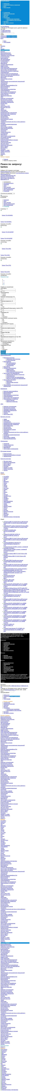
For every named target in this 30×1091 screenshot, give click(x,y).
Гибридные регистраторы (13, 359)
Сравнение (9, 37)
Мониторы (9, 381)
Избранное (9, 36)
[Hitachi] (3, 1058)
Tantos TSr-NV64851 (6, 221)
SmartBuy (6, 498)
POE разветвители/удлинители (14, 372)
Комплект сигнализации (9, 406)
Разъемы (5, 466)
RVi (4, 493)
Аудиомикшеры (10, 376)
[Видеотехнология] (6, 1084)
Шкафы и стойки (7, 467)
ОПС (4, 665)
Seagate (5, 494)
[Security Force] (5, 1069)
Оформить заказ (7, 658)
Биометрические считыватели (11, 423)
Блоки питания (7, 453)
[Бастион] (3, 1083)
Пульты (8, 383)
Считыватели (7, 421)
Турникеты (6, 431)
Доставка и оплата (8, 22)
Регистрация (6, 7)
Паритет (5, 515)
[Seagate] (3, 1067)
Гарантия (6, 15)
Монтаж (5, 16)
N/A (4, 490)
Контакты (6, 21)
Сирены (5, 413)
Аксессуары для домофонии (11, 397)
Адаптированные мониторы (11, 395)
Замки (5, 419)
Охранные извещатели (9, 409)
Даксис (5, 513)
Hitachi (5, 485)
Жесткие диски (7, 461)
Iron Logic (6, 488)
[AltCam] (3, 1052)
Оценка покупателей (9, 188)
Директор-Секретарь (12, 401)
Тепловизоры (10, 365)
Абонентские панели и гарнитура (15, 374)
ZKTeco (5, 507)
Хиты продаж (7, 187)
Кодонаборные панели (9, 429)
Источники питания (8, 669)
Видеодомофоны (8, 392)
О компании (6, 12)
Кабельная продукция (9, 462)
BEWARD (6, 481)
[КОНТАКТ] (4, 1087)
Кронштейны (6, 465)
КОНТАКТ (6, 514)
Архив (5, 509)
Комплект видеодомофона (10, 391)
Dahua (5, 483)
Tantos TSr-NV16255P (6, 238)
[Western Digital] (5, 1079)
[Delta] (3, 1057)
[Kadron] (3, 1062)
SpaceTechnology (8, 501)
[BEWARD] (4, 1054)
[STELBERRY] (5, 1075)
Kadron (5, 489)
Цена (4, 185)
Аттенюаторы (7, 446)
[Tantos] (3, 1076)
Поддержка (6, 17)
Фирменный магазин (9, 13)
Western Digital (7, 506)
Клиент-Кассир (10, 400)
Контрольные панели (9, 407)
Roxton (5, 492)
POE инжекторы (10, 370)
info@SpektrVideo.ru (8, 636)
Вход (4, 6)
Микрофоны (6, 366)
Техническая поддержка (12, 19)
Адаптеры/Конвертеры (9, 438)
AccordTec (6, 476)
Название (6, 184)
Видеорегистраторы (8, 357)
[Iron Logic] (4, 1061)
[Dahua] (3, 1056)
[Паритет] (3, 1088)
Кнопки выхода (7, 428)
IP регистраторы (10, 360)
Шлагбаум (6, 436)
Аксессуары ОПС (8, 414)
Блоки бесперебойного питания (12, 455)
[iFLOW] (3, 1059)
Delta (4, 484)
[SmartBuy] (4, 1071)
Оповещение (7, 668)
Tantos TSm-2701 (5, 271)
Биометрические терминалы (11, 424)
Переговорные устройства (10, 399)
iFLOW (5, 487)
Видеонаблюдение (6, 171)
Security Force (7, 496)
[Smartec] (3, 1072)
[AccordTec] (4, 1049)
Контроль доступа (8, 666)
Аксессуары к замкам (9, 437)
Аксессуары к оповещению (10, 448)
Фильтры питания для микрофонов (15, 378)
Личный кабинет (7, 656)
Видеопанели (7, 393)
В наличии (6, 191)
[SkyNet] (3, 1070)
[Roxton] (3, 1065)
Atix (4, 480)
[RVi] (2, 1066)
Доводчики (6, 420)
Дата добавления (8, 189)
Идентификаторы (8, 425)
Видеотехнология (8, 511)
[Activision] (4, 1050)
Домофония (6, 664)
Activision (6, 477)
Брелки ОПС (6, 411)
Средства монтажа (8, 670)
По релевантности (8, 183)
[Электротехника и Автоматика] (9, 1089)
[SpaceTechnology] (6, 1074)
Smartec (5, 500)
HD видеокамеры (11, 363)
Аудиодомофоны (8, 396)
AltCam (5, 479)
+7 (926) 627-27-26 (5, 31)
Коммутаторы (10, 369)
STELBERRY (7, 502)
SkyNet (5, 497)
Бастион (5, 510)
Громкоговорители (8, 445)
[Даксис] (3, 1085)
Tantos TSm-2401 (5, 255)
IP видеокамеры (10, 364)
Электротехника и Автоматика (11, 516)
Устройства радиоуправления (11, 434)
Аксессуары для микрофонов (11, 373)
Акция (5, 672)
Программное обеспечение (13, 20)
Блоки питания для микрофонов (15, 377)
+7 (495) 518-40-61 (5, 30)
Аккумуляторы (7, 456)
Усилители (6, 443)
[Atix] (2, 1053)
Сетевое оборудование (9, 368)
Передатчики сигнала (12, 382)
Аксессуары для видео (9, 379)
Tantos (5, 503)
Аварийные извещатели (10, 410)
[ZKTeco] (3, 1080)
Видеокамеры (7, 361)
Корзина (5, 655)
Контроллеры (7, 427)
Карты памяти (7, 463)
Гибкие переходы (8, 469)
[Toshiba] (3, 1078)
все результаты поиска (22, 173)
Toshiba (5, 505)
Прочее (5, 470)
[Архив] (3, 1082)
